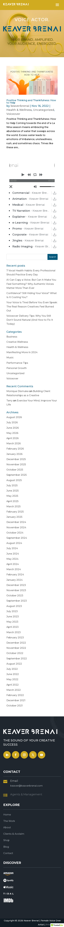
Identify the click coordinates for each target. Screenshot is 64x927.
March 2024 (13, 569)
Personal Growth (16, 368)
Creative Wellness (17, 341)
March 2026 (13, 443)
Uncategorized (43, 110)
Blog (6, 846)
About (7, 827)
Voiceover (13, 114)
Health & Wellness (19, 110)
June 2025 (12, 490)
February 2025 (15, 511)
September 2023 (16, 600)
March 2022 (13, 690)
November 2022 (16, 648)
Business (11, 336)
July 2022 (12, 669)
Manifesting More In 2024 (22, 352)
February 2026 (15, 448)
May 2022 (12, 679)
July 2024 (12, 548)
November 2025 (16, 464)
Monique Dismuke (17, 391)
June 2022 (12, 674)
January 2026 (14, 454)
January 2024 (14, 579)
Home (7, 814)
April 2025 (12, 501)
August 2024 (14, 543)
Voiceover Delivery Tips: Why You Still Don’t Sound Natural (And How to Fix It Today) (29, 319)
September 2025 (16, 474)
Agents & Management (26, 794)
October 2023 (14, 595)
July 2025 (12, 485)
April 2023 (12, 627)
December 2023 (16, 585)
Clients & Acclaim (13, 833)
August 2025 (14, 480)
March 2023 (13, 632)
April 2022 (12, 684)
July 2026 (12, 422)
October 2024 (14, 532)
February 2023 (15, 637)
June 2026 (12, 427)
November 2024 (16, 527)
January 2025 (14, 516)
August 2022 (14, 663)
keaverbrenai (20, 106)
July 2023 (12, 611)
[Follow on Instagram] (24, 755)
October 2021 (14, 705)
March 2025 (13, 506)
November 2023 (16, 590)
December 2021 (15, 700)
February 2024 (15, 574)
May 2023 (12, 621)
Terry (9, 400)
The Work (9, 821)
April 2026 (12, 438)
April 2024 (12, 564)
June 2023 (12, 616)
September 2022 (16, 658)
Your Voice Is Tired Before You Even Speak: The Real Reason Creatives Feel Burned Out (31, 306)
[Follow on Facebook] (15, 755)
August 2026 (14, 417)
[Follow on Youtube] (41, 755)
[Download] (55, 193)
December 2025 (16, 459)
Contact (8, 853)
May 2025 (12, 495)
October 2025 (14, 469)
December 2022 (16, 642)
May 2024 (12, 558)
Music (10, 357)
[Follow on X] (33, 755)
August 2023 (14, 606)
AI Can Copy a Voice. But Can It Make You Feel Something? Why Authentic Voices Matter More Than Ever (31, 283)
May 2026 (12, 433)
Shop (6, 840)
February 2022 (15, 695)
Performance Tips (17, 362)
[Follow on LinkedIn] (7, 755)
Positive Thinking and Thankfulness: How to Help (31, 101)
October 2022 (14, 653)
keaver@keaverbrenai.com (26, 785)
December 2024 (16, 522)
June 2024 (12, 553)
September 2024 (16, 537)
